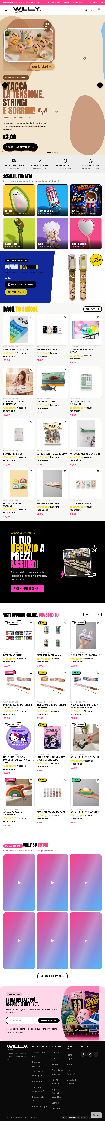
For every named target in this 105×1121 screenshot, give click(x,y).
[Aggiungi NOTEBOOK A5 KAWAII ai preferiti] (98, 471)
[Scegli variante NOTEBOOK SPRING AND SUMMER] (31, 515)
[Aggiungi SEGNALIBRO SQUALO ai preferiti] (64, 369)
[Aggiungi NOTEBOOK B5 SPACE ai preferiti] (64, 317)
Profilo (71, 1064)
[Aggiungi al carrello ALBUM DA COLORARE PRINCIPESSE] (31, 413)
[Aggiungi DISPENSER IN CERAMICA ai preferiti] (64, 623)
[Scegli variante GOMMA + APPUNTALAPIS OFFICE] (98, 361)
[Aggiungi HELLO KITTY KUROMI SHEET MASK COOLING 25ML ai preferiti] (64, 725)
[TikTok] (83, 1054)
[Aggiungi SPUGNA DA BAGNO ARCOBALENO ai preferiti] (31, 780)
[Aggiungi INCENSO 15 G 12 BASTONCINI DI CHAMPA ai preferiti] (64, 673)
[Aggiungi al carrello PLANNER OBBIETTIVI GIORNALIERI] (98, 413)
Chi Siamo (56, 1058)
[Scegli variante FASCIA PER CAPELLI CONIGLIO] (98, 664)
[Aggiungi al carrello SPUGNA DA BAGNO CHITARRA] (98, 771)
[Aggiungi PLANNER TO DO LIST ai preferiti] (31, 421)
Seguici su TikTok (54, 976)
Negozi (55, 1064)
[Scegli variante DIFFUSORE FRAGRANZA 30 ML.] (64, 823)
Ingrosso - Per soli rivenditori (57, 1093)
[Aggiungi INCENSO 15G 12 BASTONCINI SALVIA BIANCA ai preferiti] (31, 673)
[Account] (92, 10)
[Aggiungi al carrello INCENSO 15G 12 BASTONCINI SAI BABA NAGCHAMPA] (98, 716)
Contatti (55, 1052)
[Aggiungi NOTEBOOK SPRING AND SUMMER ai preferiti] (31, 471)
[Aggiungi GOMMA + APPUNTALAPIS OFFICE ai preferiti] (98, 317)
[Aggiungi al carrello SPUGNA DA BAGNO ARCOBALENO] (30, 823)
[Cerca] (86, 10)
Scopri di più (14, 292)
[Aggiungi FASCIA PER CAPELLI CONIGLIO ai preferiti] (98, 623)
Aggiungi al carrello (22, 284)
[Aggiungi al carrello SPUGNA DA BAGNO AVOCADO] (98, 823)
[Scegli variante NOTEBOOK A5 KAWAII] (98, 515)
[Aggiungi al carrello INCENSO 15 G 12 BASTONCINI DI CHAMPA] (64, 716)
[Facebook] (96, 1054)
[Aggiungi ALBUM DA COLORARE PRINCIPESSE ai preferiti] (31, 369)
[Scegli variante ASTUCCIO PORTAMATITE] (31, 361)
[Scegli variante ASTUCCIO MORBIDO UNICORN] (98, 462)
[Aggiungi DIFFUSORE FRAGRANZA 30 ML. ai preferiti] (64, 780)
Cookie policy (40, 1106)
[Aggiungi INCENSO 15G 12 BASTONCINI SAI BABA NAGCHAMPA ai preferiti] (98, 673)
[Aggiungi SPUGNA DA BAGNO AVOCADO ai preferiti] (98, 780)
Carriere (55, 1103)
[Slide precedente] (5, 85)
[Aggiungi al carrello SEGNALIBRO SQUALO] (64, 413)
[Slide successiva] (100, 85)
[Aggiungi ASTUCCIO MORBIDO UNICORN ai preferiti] (98, 421)
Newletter (56, 1108)
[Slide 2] (51, 152)
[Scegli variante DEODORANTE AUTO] (30, 664)
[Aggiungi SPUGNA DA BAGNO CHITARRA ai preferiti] (98, 725)
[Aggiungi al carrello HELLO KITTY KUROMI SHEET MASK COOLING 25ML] (64, 771)
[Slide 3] (55, 152)
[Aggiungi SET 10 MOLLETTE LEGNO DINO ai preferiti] (64, 421)
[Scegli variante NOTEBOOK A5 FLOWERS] (64, 515)
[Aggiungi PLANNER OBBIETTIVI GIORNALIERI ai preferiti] (98, 369)
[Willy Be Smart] (27, 10)
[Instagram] (89, 1054)
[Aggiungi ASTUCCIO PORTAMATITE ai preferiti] (31, 317)
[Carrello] (99, 10)
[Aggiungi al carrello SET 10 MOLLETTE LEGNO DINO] (64, 462)
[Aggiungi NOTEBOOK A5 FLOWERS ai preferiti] (64, 471)
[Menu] (6, 10)
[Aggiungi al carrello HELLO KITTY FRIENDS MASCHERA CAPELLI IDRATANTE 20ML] (30, 771)
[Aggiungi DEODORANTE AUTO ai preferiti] (31, 623)
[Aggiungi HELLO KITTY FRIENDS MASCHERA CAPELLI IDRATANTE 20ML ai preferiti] (31, 725)
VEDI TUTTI (91, 309)
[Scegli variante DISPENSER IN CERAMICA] (64, 664)
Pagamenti (37, 1081)
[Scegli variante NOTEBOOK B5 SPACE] (64, 361)
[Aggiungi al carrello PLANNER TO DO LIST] (31, 462)
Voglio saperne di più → (27, 588)
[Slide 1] (47, 152)
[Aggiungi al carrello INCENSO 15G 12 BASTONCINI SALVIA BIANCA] (30, 716)
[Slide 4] (57, 152)
